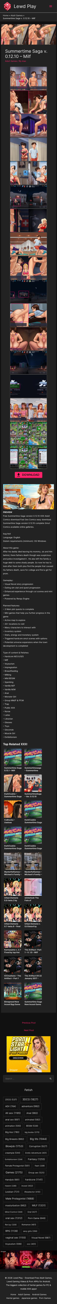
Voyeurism (13, 1244)
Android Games (39, 1294)
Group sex (36, 1172)
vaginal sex (15, 1237)
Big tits (38, 1138)
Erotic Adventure (36, 1153)
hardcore (34, 1179)
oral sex (13, 1218)
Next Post (29, 1030)
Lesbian (12, 1191)
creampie (12, 1153)
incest (27, 1186)
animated (32, 1119)
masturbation (15, 1205)
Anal (32, 1113)
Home (13, 1294)
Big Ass (12, 1132)
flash (40, 1166)
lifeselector (32, 1192)
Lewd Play (25, 6)
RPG (11, 1231)
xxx (31, 1244)
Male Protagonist (20, 1198)
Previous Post (29, 1022)
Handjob (12, 1179)
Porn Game (36, 1218)
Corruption (38, 1146)
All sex (13, 1113)
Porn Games (45, 1298)
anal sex (12, 1119)
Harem (11, 1186)
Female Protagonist (17, 1165)
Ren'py (11, 1224)
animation (13, 1126)
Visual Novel (40, 1237)
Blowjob (14, 1146)
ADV (10, 1106)
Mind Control (14, 1212)
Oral (32, 1212)
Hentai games (12, 1298)
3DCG (30, 1099)
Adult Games (11, 61)
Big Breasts (14, 1139)
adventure (30, 1106)
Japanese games (29, 1298)
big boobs (32, 1132)
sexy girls (30, 1231)
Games (14, 1172)
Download (30, 475)
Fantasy (36, 1159)
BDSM (32, 1126)
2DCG (11, 1099)
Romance (29, 1224)
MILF (39, 1205)
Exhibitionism (14, 1159)
